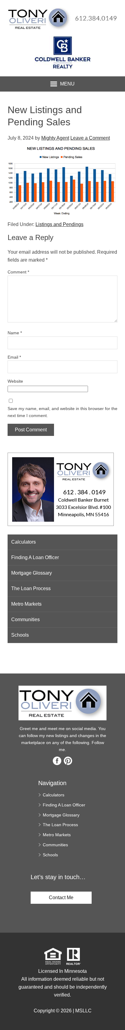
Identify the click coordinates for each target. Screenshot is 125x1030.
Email (14, 357)
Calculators (23, 542)
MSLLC (83, 1010)
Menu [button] (67, 83)
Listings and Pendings (59, 224)
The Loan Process (31, 588)
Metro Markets (26, 604)
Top (118, 1014)
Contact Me (61, 897)
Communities (25, 619)
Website (15, 381)
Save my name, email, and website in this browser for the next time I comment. (62, 412)
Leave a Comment (90, 138)
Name (15, 332)
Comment (18, 272)
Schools (20, 635)
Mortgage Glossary (31, 573)
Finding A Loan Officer (35, 557)
